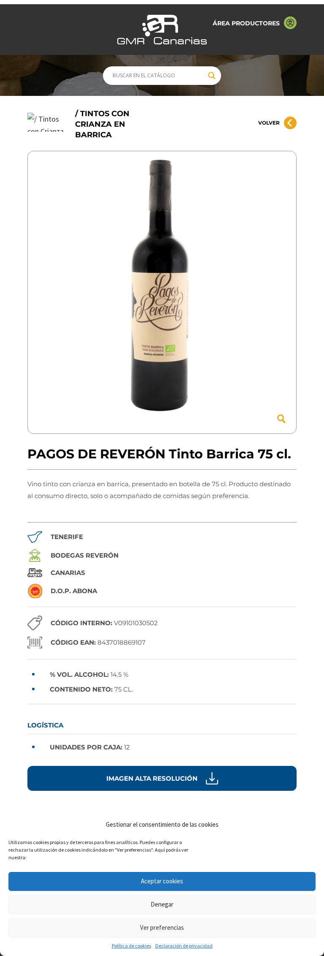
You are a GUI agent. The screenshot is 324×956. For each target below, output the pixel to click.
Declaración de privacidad (184, 945)
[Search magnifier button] (212, 76)
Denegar (162, 904)
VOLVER (269, 123)
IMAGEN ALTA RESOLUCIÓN (151, 778)
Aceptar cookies (162, 881)
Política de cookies (131, 945)
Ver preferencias (162, 927)
